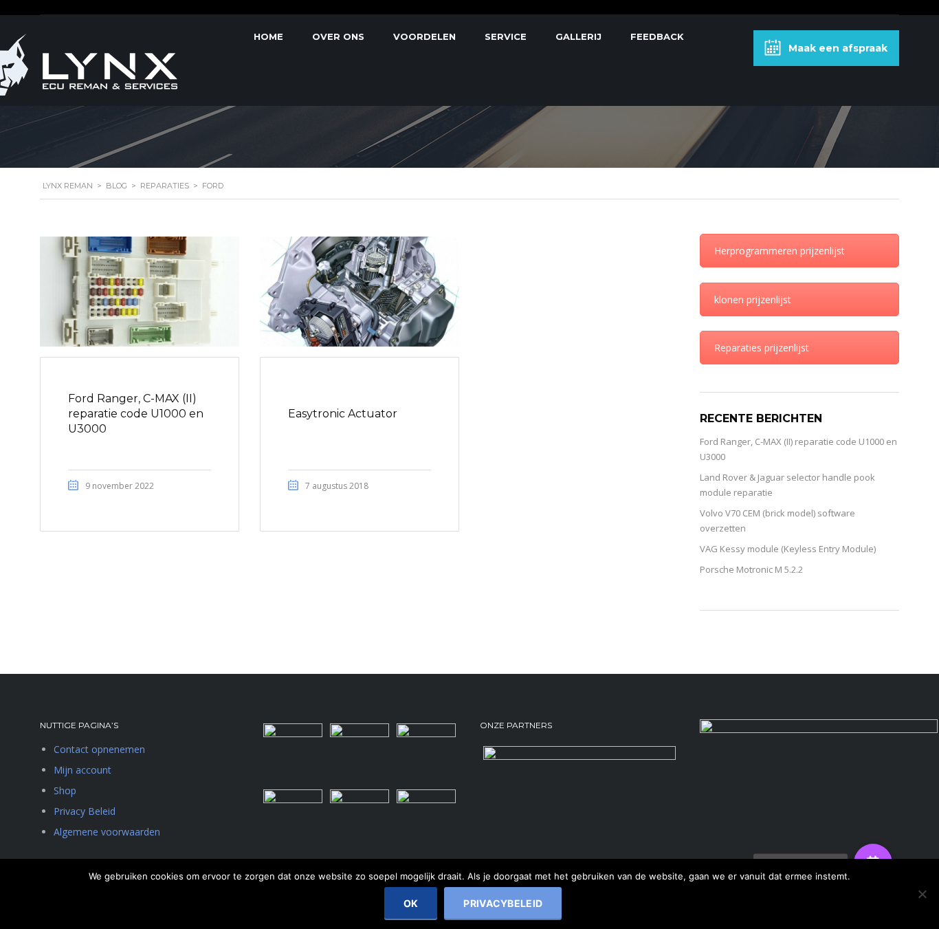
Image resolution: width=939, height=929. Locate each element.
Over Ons (338, 36)
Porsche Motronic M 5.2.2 (751, 569)
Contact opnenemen (99, 749)
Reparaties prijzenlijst (761, 347)
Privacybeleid (502, 903)
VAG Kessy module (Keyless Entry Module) (788, 549)
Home (268, 36)
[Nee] (922, 894)
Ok (411, 903)
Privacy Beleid (84, 811)
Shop (65, 790)
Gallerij (578, 36)
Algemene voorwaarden (107, 831)
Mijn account (82, 769)
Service (506, 36)
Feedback (657, 36)
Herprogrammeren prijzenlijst (779, 250)
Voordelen (424, 36)
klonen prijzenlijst (752, 299)
